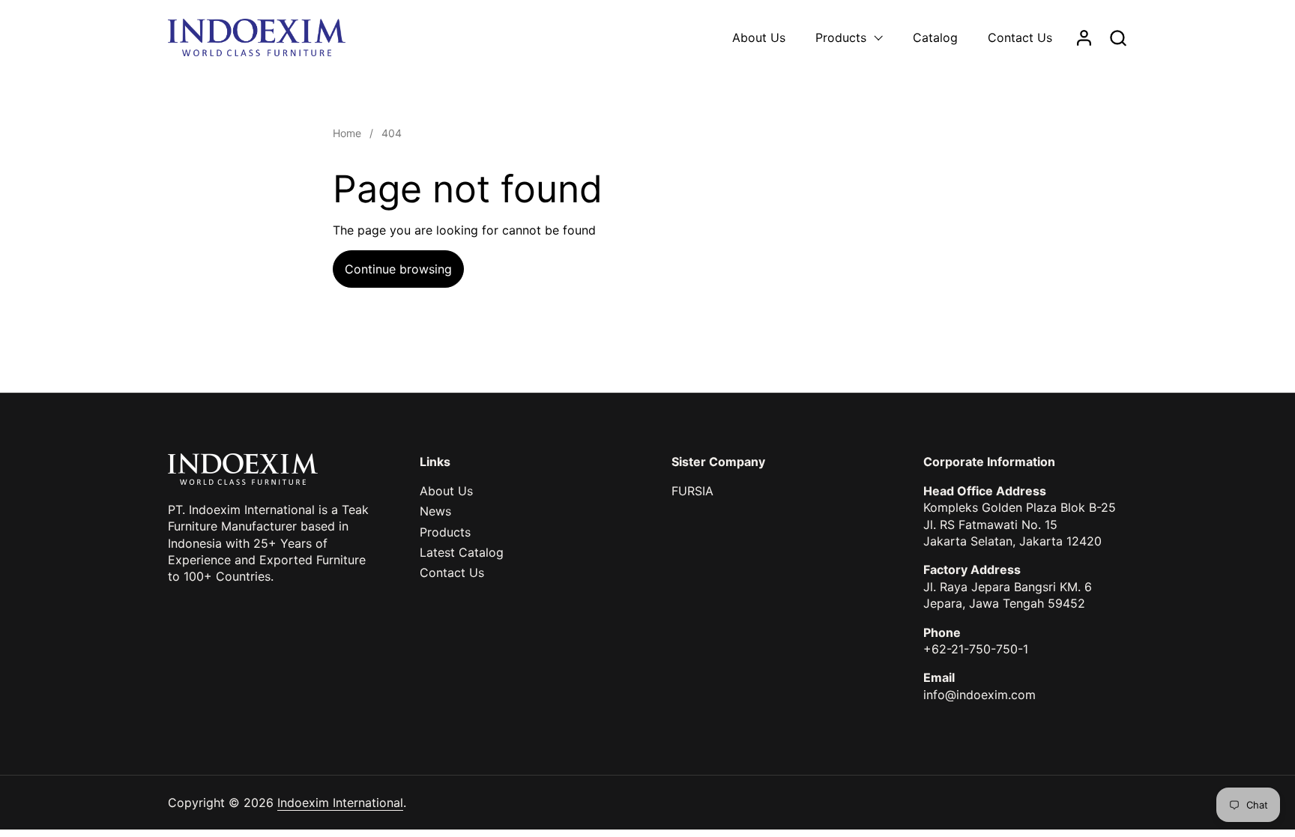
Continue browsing (398, 269)
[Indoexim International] (256, 37)
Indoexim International (340, 802)
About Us (446, 490)
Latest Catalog (462, 552)
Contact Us (452, 572)
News (435, 511)
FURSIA (692, 490)
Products (445, 532)
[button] (1117, 37)
